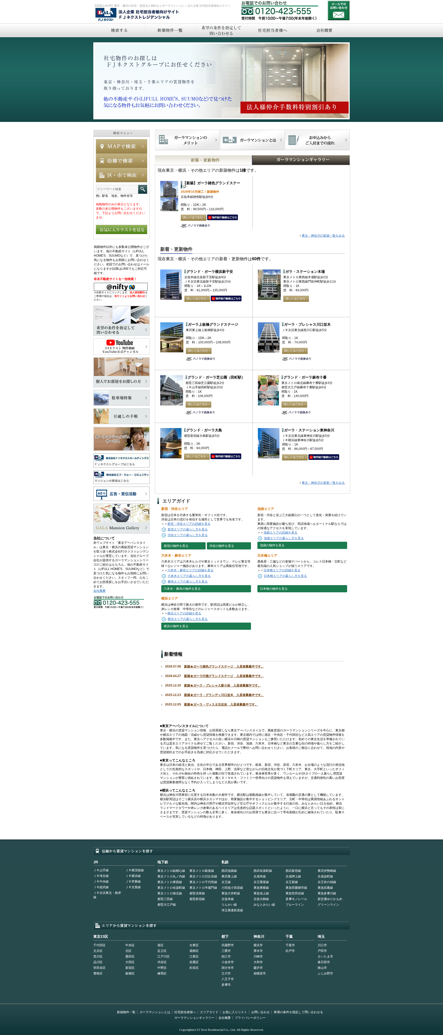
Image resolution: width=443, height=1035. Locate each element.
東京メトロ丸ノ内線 (171, 876)
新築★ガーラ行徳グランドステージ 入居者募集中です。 (224, 676)
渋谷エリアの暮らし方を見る (188, 535)
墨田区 (130, 956)
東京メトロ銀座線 (201, 871)
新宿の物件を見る (176, 546)
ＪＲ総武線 (101, 887)
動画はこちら (222, 218)
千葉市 (290, 945)
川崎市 (258, 956)
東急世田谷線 (295, 893)
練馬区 (162, 973)
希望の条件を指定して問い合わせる (221, 30)
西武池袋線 (229, 871)
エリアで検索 (121, 175)
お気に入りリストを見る (121, 229)
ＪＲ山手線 (101, 870)
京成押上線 (293, 876)
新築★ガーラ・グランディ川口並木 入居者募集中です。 (224, 695)
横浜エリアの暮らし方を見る (188, 619)
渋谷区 (162, 962)
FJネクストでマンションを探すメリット (187, 140)
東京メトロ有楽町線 (171, 887)
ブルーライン (295, 904)
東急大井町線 (231, 893)
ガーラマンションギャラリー (194, 1018)
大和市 (258, 962)
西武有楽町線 (263, 871)
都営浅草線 (197, 893)
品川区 (98, 962)
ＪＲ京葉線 (133, 887)
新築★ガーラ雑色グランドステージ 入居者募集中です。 (224, 666)
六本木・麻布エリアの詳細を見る (190, 570)
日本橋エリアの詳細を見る (282, 570)
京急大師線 (261, 899)
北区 (128, 951)
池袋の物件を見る (272, 545)
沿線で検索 (121, 160)
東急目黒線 (325, 887)
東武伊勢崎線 (327, 871)
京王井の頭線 (327, 882)
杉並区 (194, 968)
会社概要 (324, 30)
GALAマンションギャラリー (285, 160)
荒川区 (98, 956)
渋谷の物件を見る (221, 546)
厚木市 (258, 951)
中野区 (162, 968)
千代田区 (99, 945)
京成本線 (260, 876)
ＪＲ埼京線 (101, 876)
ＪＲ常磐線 (133, 881)
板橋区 (130, 973)
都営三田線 (165, 899)
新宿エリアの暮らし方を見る (188, 529)
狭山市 (322, 968)
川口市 (322, 945)
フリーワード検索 (142, 189)
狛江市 (226, 956)
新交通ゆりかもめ (330, 899)
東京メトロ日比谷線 (203, 876)
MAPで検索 (121, 146)
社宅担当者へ (272, 30)
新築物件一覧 (170, 30)
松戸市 (290, 951)
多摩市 (226, 984)
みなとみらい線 (264, 904)
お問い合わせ (339, 10)
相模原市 (260, 973)
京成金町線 (325, 876)
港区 (160, 945)
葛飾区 (194, 951)
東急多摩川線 (327, 893)
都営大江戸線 (166, 904)
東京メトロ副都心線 (171, 871)
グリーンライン (328, 904)
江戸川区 (163, 956)
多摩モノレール (296, 899)
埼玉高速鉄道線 (232, 910)
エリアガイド (209, 1012)
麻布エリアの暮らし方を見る (188, 581)
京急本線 (228, 899)
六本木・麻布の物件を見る (182, 589)
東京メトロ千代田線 (203, 882)
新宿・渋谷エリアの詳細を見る (188, 524)
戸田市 (322, 951)
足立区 (162, 951)
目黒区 (194, 962)
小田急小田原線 (232, 887)
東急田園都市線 (296, 887)
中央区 (130, 945)
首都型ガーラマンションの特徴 (252, 140)
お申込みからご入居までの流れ (317, 140)
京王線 (226, 882)
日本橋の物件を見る (274, 589)
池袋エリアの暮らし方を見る (284, 538)
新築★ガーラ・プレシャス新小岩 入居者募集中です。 (222, 685)
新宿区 (130, 968)
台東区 (194, 945)
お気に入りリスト (235, 1012)
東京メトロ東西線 (169, 882)
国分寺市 (228, 968)
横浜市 (258, 945)
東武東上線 (229, 876)
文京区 (98, 951)
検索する (118, 30)
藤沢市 (258, 968)
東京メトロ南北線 (169, 893)
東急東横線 (261, 887)
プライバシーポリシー (250, 1018)
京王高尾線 (261, 882)
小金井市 (228, 962)
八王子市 (228, 979)
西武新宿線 (293, 871)
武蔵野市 (228, 945)
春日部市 (324, 962)
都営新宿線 (197, 899)
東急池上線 (261, 893)
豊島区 (98, 973)
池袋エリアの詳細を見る (280, 532)
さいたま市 (325, 956)
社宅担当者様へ (185, 1012)
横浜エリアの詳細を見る (184, 613)
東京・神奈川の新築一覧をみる (323, 235)
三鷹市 (226, 951)
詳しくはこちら (193, 218)
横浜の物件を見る (176, 626)
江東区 (194, 956)
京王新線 (292, 882)
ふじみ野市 (325, 973)
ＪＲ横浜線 (133, 876)
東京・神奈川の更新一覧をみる (323, 483)
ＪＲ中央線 (101, 881)
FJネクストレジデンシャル (137, 15)
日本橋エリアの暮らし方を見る (285, 576)
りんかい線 (229, 904)
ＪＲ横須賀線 (134, 870)
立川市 (226, 973)
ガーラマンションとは (154, 1012)
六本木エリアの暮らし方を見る (189, 576)
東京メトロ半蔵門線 (203, 887)
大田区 (130, 962)
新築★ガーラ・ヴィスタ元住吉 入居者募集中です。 (221, 704)
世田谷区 (99, 968)
